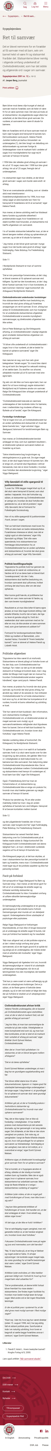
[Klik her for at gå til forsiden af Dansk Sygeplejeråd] (13, 5)
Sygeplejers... (14, 16)
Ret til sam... (29, 16)
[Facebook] (41, 1431)
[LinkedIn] (46, 1431)
